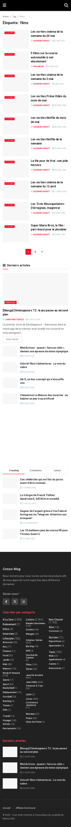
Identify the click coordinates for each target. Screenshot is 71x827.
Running (7, 701)
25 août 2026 (28, 388)
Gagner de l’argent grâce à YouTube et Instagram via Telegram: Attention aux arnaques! (43, 515)
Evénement (9, 624)
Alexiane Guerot (41, 41)
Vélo (5, 710)
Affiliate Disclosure (25, 808)
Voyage (7, 720)
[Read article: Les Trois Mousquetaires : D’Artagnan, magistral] (16, 211)
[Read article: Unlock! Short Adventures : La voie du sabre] (10, 367)
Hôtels (6, 724)
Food (5, 655)
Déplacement (10, 692)
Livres (29, 699)
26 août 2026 (28, 372)
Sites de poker (34, 722)
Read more (14, 339)
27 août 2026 (28, 356)
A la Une (9, 33)
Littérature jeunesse (32, 703)
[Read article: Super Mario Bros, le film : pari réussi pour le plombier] (16, 232)
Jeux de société (34, 675)
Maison (7, 668)
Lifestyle (8, 638)
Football (7, 696)
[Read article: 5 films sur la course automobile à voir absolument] (16, 60)
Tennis (6, 705)
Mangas (10, 302)
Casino (52, 664)
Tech (52, 652)
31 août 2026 (34, 320)
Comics (30, 629)
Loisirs (30, 619)
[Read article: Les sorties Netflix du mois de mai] (16, 125)
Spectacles (55, 645)
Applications (55, 659)
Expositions (55, 641)
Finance (7, 651)
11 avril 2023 (60, 191)
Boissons (8, 642)
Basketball (8, 688)
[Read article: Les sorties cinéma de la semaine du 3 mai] (16, 82)
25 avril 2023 (60, 148)
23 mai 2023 (59, 41)
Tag (14, 16)
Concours (54, 631)
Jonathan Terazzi (14, 320)
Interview (8, 633)
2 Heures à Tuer (34, 686)
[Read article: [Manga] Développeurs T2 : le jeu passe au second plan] (35, 289)
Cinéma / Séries (34, 640)
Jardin (6, 660)
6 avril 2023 (59, 213)
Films (28, 664)
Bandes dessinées (35, 623)
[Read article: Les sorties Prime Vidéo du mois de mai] (16, 103)
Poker (29, 718)
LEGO (29, 694)
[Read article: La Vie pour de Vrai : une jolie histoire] (16, 168)
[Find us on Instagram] (23, 601)
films (22, 16)
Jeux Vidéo (31, 682)
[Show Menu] (4, 5)
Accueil (6, 808)
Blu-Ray (30, 646)
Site (51, 627)
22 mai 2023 (52, 66)
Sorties (53, 637)
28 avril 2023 (60, 105)
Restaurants (9, 728)
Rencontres (55, 668)
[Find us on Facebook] (6, 601)
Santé (6, 680)
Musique (30, 714)
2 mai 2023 (59, 84)
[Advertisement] (35, 437)
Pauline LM (38, 66)
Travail (6, 716)
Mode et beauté (11, 673)
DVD (28, 650)
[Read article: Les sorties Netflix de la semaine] (16, 146)
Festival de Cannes (32, 656)
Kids (5, 664)
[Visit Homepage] (35, 5)
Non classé (56, 619)
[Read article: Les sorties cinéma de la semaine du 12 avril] (16, 189)
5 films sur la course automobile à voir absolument (44, 57)
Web (51, 656)
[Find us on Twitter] (14, 601)
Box (5, 646)
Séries (29, 669)
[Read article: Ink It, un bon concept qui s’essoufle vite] (10, 383)
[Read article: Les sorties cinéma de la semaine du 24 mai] (16, 39)
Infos (6, 629)
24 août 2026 (28, 403)
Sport (6, 684)
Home (6, 16)
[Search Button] (66, 5)
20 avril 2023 (60, 170)
